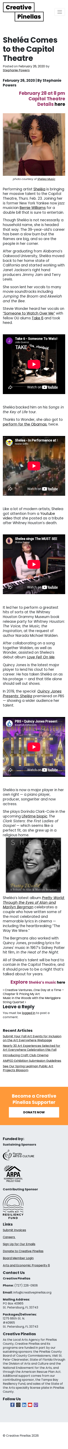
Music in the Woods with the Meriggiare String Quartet (32, 1000)
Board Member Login (18, 1258)
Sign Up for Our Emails (19, 1244)
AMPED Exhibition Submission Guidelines (32, 1061)
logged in (28, 1013)
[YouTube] (30, 1405)
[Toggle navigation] (59, 12)
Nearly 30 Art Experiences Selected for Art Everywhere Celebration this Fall (31, 1048)
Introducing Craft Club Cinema (25, 1055)
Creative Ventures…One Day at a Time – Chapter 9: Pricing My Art (33, 992)
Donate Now (34, 1112)
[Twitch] (36, 1405)
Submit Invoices (14, 1230)
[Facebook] (12, 1405)
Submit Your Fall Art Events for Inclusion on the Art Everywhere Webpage (32, 1038)
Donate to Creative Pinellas (23, 1251)
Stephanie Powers (16, 70)
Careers (9, 1237)
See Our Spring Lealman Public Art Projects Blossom (28, 1068)
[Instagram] (18, 1405)
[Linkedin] (24, 1405)
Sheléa (39, 189)
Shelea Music (46, 179)
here (61, 982)
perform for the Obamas (25, 424)
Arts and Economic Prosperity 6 (26, 1265)
